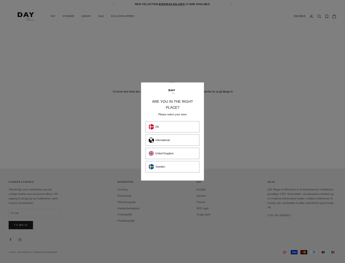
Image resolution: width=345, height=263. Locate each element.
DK (157, 126)
